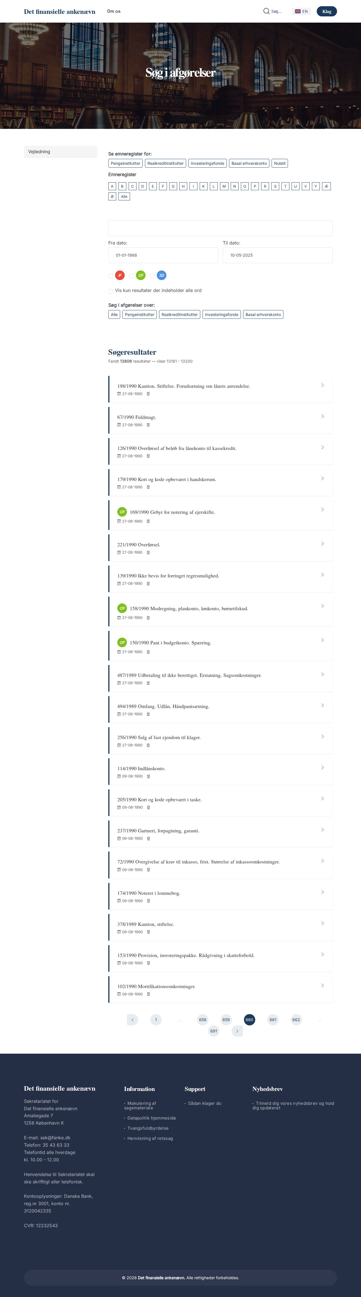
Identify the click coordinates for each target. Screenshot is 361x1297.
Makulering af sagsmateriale (140, 1105)
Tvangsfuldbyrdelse (148, 1128)
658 (202, 1019)
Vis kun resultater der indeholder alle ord (158, 290)
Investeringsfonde (207, 163)
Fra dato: (117, 243)
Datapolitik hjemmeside (151, 1118)
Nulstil (279, 163)
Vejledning (39, 151)
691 (213, 1030)
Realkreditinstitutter (166, 163)
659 (226, 1019)
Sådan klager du (205, 1103)
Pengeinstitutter (125, 163)
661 (273, 1019)
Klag (326, 11)
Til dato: (231, 243)
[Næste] (237, 1031)
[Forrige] (132, 1019)
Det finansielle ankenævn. (161, 1277)
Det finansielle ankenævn (59, 11)
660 (249, 1019)
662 (296, 1019)
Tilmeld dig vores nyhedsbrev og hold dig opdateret (293, 1105)
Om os (113, 11)
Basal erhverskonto (249, 163)
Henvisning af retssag (150, 1138)
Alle (124, 196)
